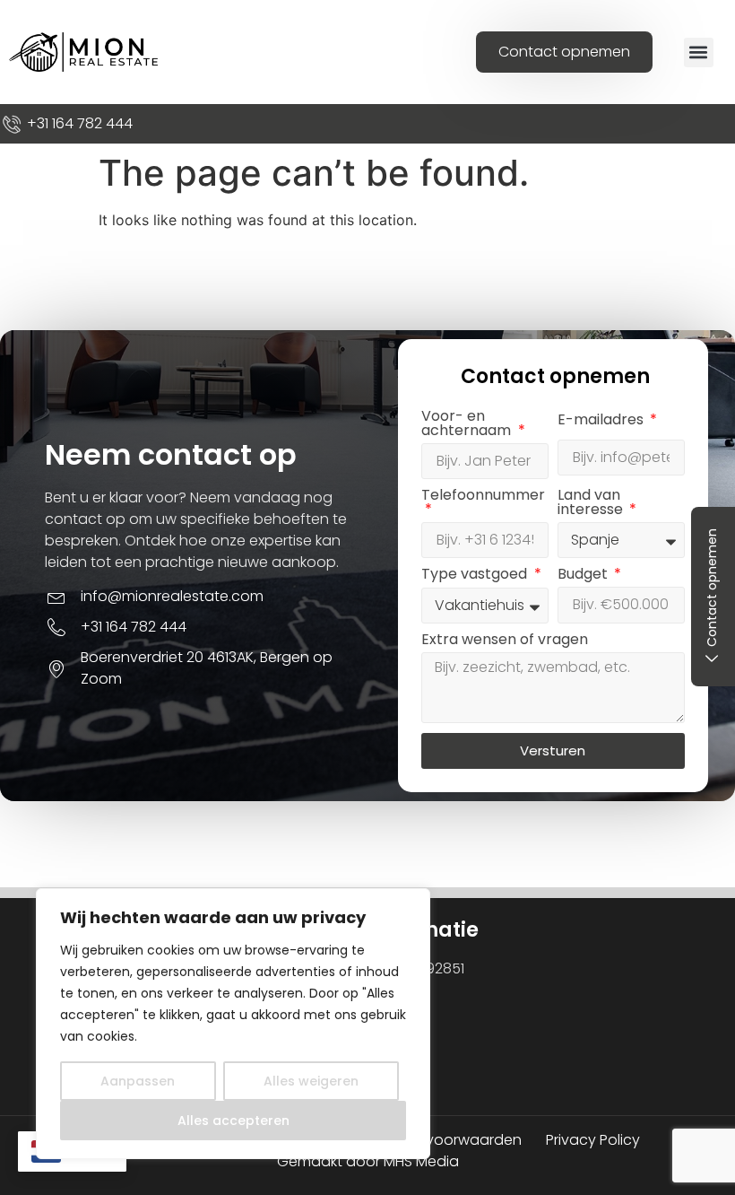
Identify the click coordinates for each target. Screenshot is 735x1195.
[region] (233, 1023)
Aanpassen (137, 1081)
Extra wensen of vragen (504, 641)
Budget (584, 575)
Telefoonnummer (483, 496)
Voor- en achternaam (467, 424)
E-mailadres (602, 421)
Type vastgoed (476, 575)
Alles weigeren (311, 1081)
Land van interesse (592, 503)
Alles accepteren (233, 1121)
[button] (698, 52)
